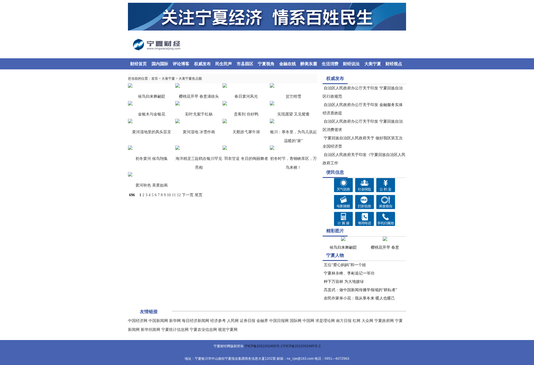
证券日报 (247, 321)
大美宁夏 (372, 64)
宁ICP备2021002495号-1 (263, 346)
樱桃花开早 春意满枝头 (199, 96)
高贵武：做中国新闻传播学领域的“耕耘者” (360, 290)
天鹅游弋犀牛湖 (246, 132)
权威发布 (202, 64)
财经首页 (138, 64)
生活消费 (330, 64)
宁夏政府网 (384, 321)
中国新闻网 (158, 321)
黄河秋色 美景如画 (151, 185)
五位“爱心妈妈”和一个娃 (344, 265)
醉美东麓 (308, 64)
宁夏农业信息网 (203, 330)
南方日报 (344, 321)
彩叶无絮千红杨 (198, 114)
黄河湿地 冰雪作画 (199, 132)
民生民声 (223, 64)
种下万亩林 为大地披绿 (343, 282)
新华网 (175, 321)
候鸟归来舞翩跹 (151, 96)
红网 (356, 321)
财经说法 (351, 64)
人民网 (233, 321)
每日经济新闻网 (195, 321)
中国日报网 (279, 321)
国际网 (295, 321)
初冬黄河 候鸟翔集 (151, 159)
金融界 (262, 321)
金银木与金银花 (151, 114)
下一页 (188, 195)
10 (169, 195)
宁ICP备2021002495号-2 (302, 346)
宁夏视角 (266, 64)
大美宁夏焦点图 (190, 78)
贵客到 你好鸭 (246, 114)
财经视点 (393, 64)
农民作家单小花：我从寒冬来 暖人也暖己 (359, 298)
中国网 (308, 321)
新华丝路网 (150, 330)
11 (174, 195)
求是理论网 (325, 321)
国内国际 (160, 64)
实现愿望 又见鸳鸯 (293, 114)
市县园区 (245, 64)
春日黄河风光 (246, 96)
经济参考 (218, 321)
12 (179, 195)
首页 (154, 78)
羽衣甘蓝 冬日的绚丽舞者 (246, 159)
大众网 (367, 321)
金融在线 (287, 64)
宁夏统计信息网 (175, 330)
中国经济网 (137, 321)
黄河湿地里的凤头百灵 (151, 132)
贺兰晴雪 (293, 96)
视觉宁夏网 (228, 330)
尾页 (198, 195)
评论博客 (181, 64)
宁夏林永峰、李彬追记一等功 (348, 273)
